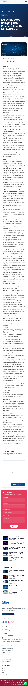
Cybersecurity (5, 655)
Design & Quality (6, 657)
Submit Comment (17, 484)
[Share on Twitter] (10, 61)
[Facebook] (3, 622)
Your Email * (5, 503)
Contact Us (5, 675)
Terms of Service (14, 684)
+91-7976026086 (8, 635)
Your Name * (6, 497)
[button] (26, 2)
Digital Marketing (6, 659)
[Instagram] (12, 622)
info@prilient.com (9, 631)
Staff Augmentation (7, 661)
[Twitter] (6, 622)
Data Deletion (21, 684)
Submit (14, 526)
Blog (3, 672)
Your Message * (6, 515)
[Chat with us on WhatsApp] (25, 683)
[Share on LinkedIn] (7, 61)
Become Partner (7, 614)
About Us (4, 670)
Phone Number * (7, 509)
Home (3, 668)
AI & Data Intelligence (7, 650)
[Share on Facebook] (13, 61)
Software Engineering (7, 648)
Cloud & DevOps (6, 652)
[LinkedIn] (9, 622)
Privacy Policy (6, 684)
